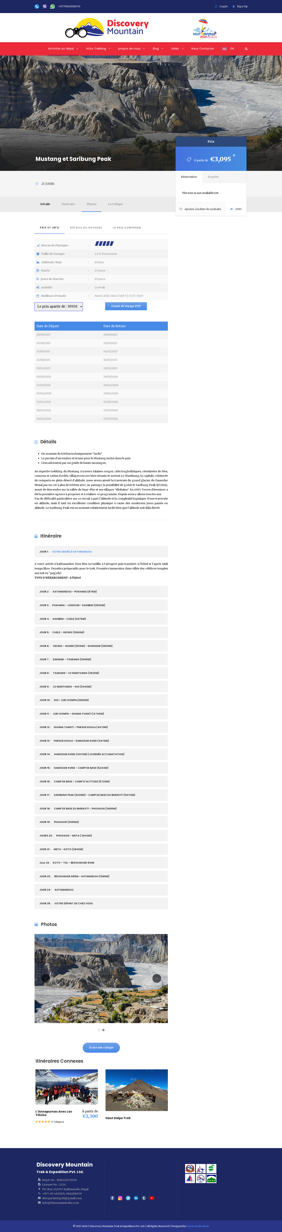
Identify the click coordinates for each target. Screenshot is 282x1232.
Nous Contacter (202, 48)
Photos (91, 204)
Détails (45, 204)
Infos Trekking (96, 48)
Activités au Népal (61, 48)
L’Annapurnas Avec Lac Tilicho (53, 1113)
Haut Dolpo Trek (118, 1118)
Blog (156, 48)
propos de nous (129, 48)
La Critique (115, 204)
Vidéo (175, 48)
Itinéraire (68, 204)
